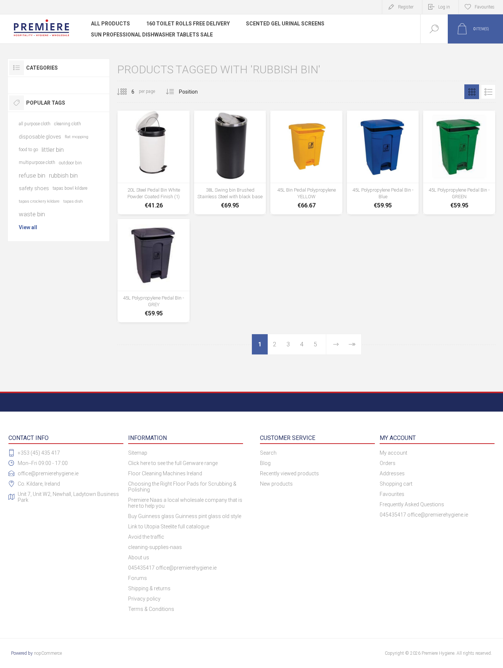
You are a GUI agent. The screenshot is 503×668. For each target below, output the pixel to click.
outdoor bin (70, 162)
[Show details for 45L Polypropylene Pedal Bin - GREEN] (459, 162)
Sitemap (137, 453)
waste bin (32, 214)
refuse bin (32, 175)
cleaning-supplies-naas (155, 547)
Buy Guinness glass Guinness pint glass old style (184, 516)
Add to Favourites (170, 191)
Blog (265, 463)
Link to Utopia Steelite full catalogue (168, 526)
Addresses (392, 473)
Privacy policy (144, 599)
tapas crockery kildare (39, 201)
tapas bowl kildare (70, 188)
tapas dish (73, 201)
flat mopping (76, 136)
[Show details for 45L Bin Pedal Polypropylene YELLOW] (306, 162)
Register (406, 7)
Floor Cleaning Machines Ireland (165, 473)
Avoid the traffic (146, 537)
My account (393, 453)
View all (28, 227)
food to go (28, 149)
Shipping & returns (149, 588)
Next (336, 344)
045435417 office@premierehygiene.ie (172, 568)
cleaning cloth (67, 123)
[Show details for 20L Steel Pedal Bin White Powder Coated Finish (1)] (153, 162)
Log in (444, 7)
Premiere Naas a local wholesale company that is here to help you (185, 503)
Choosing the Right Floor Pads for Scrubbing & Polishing (182, 487)
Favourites (392, 494)
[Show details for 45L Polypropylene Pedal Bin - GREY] (153, 271)
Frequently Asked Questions (412, 504)
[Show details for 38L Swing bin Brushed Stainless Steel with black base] (230, 162)
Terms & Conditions (151, 609)
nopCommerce (48, 653)
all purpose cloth (34, 123)
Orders (387, 463)
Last (352, 344)
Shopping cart (396, 484)
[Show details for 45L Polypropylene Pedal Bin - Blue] (383, 162)
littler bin (53, 149)
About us (138, 557)
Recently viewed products (289, 473)
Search (268, 453)
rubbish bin (63, 175)
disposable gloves (40, 137)
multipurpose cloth (37, 162)
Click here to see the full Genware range (173, 463)
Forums (137, 578)
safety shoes (34, 188)
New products (276, 484)
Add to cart (153, 191)
